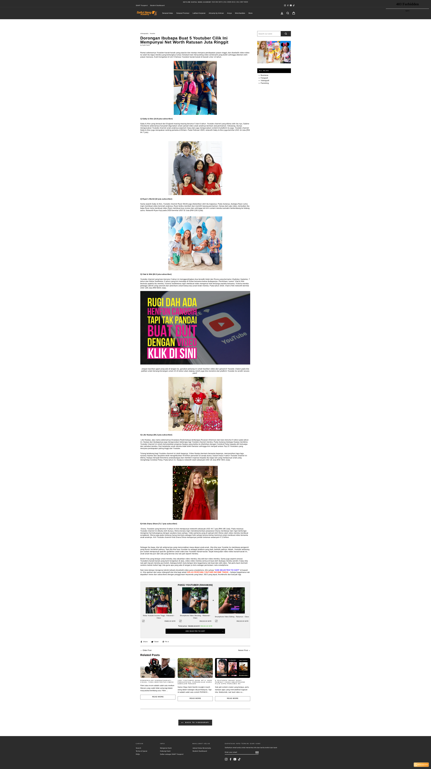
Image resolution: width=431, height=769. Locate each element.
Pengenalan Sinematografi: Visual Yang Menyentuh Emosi (157, 681)
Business (264, 75)
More (250, 13)
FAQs (138, 754)
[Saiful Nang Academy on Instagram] (226, 759)
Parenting (265, 83)
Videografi (265, 80)
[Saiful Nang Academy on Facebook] (230, 759)
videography (144, 33)
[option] (215, 2)
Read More (158, 697)
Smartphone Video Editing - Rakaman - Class (232, 617)
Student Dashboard (157, 5)
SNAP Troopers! (142, 5)
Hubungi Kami (165, 751)
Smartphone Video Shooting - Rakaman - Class (195, 617)
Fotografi (264, 78)
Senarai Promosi (182, 13)
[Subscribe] (257, 752)
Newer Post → (244, 650)
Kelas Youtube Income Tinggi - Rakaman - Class (159, 617)
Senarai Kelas (167, 13)
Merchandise (240, 13)
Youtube (152, 33)
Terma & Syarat (141, 751)
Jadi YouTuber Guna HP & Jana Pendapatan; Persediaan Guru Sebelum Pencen (195, 682)
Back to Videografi (196, 722)
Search (138, 748)
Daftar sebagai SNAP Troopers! (172, 754)
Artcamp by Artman (216, 13)
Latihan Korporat (199, 13)
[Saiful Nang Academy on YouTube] (235, 759)
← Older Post (146, 650)
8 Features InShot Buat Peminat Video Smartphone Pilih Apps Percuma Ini (230, 682)
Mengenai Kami (166, 748)
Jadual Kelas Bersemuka (201, 748)
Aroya (229, 13)
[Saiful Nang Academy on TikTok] (239, 759)
